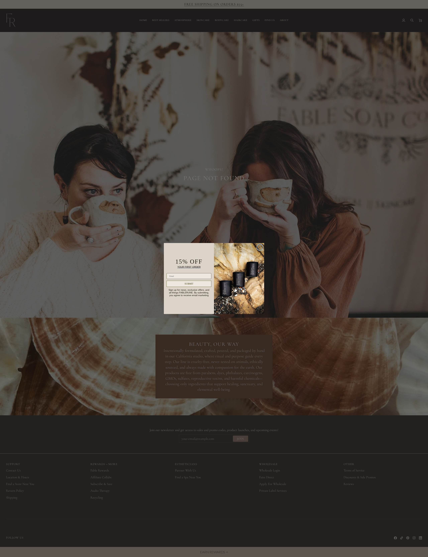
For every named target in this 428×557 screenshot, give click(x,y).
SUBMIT (189, 283)
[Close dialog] (260, 247)
